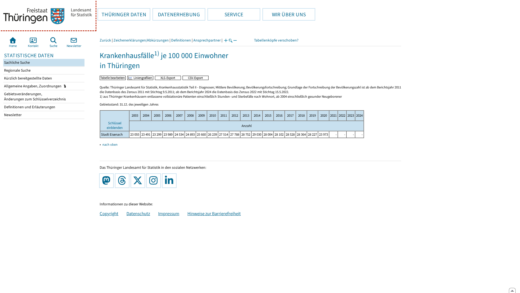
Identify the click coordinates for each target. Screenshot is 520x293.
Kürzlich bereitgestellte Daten (27, 78)
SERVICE (225, 14)
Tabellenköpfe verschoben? (276, 40)
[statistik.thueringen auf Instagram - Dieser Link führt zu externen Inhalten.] (154, 180)
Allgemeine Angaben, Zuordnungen (33, 86)
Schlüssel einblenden (115, 125)
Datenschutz (138, 213)
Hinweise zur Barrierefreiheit (214, 213)
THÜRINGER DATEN (122, 14)
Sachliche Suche (16, 62)
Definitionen (181, 40)
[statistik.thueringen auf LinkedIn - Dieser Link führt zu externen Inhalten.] (170, 180)
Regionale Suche (17, 70)
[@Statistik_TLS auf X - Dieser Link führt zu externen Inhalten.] (139, 180)
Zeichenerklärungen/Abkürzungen (141, 40)
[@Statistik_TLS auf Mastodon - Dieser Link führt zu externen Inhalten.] (107, 180)
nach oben (110, 144)
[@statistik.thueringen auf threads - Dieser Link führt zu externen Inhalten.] (123, 180)
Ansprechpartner (207, 40)
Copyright (109, 213)
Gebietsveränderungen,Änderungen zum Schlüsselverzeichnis (34, 96)
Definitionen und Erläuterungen (29, 107)
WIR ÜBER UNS (284, 14)
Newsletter (12, 114)
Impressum (168, 213)
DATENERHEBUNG (176, 14)
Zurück (105, 40)
